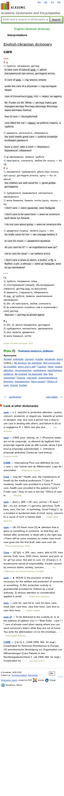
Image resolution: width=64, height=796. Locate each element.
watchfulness (54, 370)
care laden (52, 396)
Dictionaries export (9, 680)
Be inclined (21, 374)
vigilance (8, 374)
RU (39, 2)
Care (6, 476)
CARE (7, 462)
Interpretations (17, 35)
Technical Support (19, 675)
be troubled (10, 366)
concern (29, 359)
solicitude (18, 359)
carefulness (39, 370)
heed (50, 366)
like (45, 374)
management (22, 381)
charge (14, 385)
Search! (56, 19)
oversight (32, 377)
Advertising (32, 675)
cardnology (15, 396)
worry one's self (26, 366)
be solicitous (35, 362)
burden (23, 385)
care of (8, 616)
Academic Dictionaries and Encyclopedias (30, 13)
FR (58, 2)
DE (45, 2)
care (6, 412)
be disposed (35, 374)
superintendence (47, 377)
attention (8, 370)
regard (58, 366)
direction (8, 381)
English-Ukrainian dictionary (32, 28)
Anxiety (8, 359)
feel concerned (51, 362)
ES (52, 2)
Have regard (38, 381)
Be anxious (20, 362)
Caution (42, 366)
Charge (21, 377)
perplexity (50, 359)
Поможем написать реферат (36, 350)
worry (60, 359)
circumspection (23, 370)
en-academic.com (13, 6)
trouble (39, 359)
